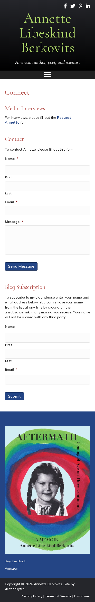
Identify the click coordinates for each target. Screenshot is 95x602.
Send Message (21, 266)
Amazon (11, 568)
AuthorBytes (15, 589)
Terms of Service (58, 596)
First (8, 177)
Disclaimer (82, 596)
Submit (14, 396)
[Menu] (47, 75)
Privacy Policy (31, 596)
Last (8, 193)
